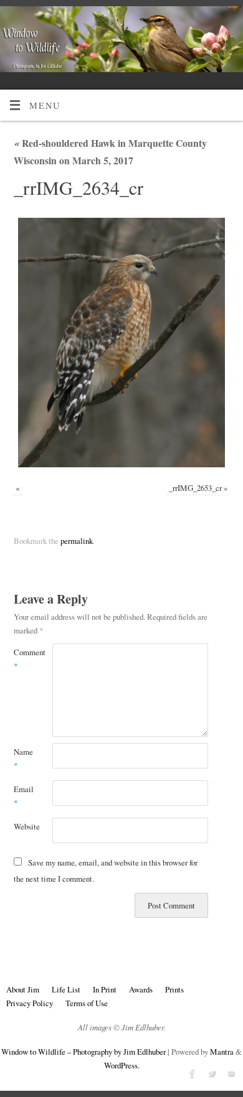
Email (23, 795)
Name (23, 758)
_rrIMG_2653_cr (195, 487)
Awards (141, 989)
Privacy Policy (29, 1003)
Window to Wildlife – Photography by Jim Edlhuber (83, 1051)
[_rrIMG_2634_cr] (122, 342)
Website (23, 826)
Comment (23, 659)
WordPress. (122, 1065)
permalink (76, 540)
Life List (66, 989)
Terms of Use (86, 1003)
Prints (174, 989)
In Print (105, 989)
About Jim (22, 989)
